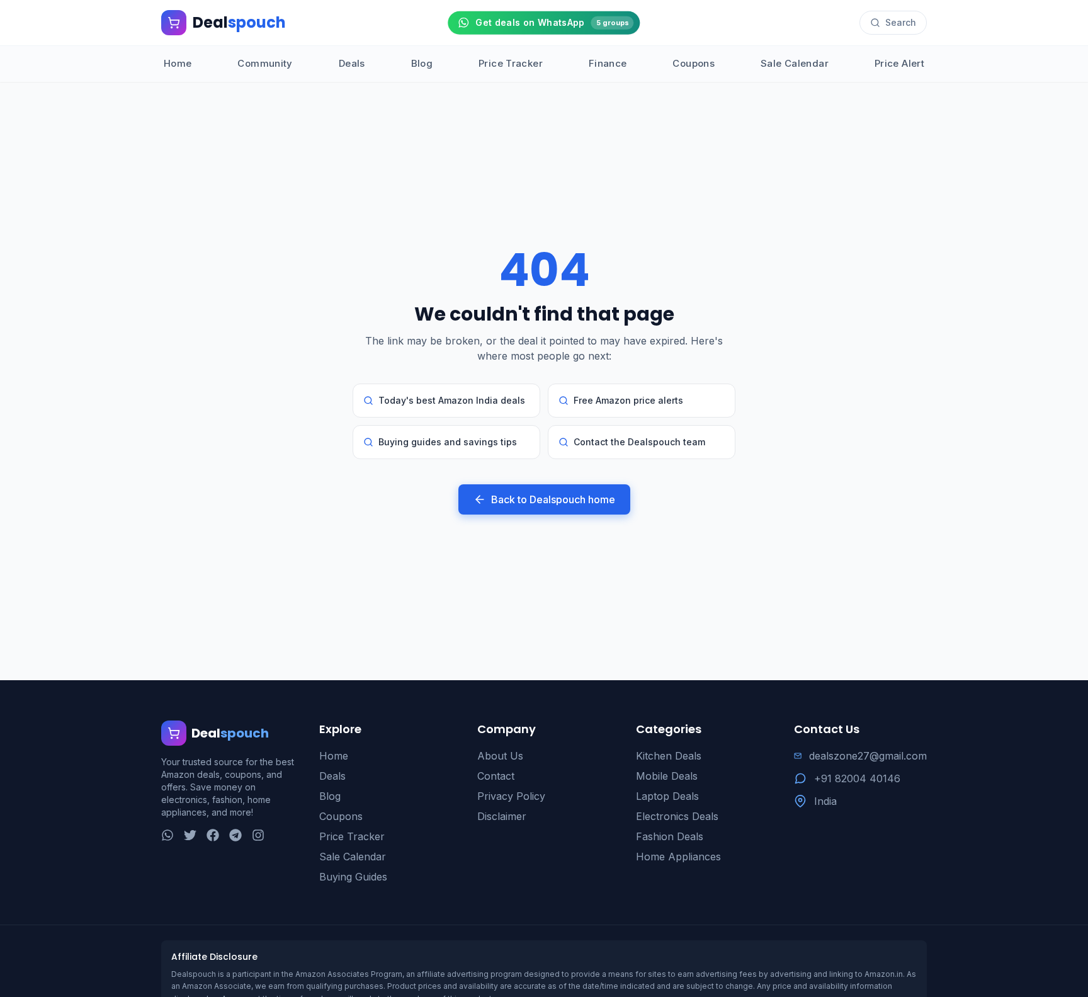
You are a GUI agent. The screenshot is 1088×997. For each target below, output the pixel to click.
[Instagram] (258, 835)
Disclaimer (501, 816)
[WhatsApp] (167, 835)
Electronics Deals (677, 816)
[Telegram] (235, 835)
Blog (422, 63)
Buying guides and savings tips (447, 441)
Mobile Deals (667, 776)
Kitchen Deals (668, 755)
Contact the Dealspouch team (639, 441)
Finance (608, 63)
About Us (500, 755)
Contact (495, 776)
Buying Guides (353, 876)
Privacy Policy (511, 796)
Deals (352, 63)
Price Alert (899, 63)
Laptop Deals (667, 796)
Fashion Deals (669, 836)
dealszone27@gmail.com (868, 755)
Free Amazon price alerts (628, 400)
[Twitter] (190, 835)
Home (178, 63)
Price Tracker (511, 63)
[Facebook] (213, 835)
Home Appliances (678, 856)
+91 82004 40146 (857, 778)
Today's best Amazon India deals (451, 400)
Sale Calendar (795, 63)
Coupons (693, 63)
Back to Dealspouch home (553, 499)
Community (264, 63)
